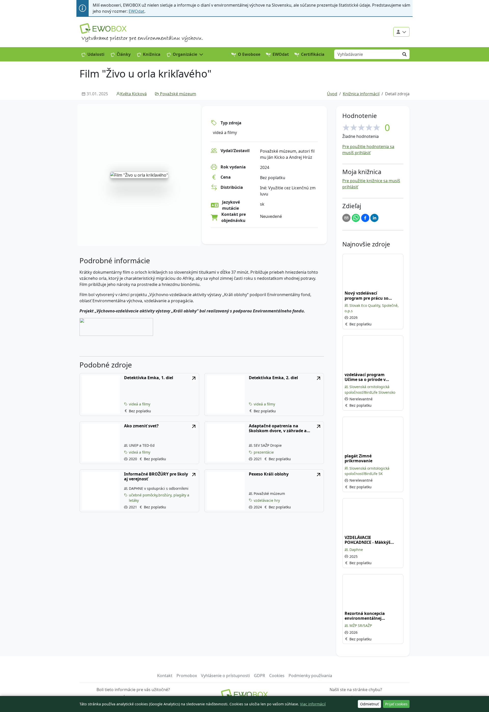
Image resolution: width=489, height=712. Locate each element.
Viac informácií (313, 704)
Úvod (332, 94)
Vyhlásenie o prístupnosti (225, 675)
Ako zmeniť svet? (141, 426)
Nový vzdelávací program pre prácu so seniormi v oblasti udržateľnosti (366, 295)
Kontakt (164, 675)
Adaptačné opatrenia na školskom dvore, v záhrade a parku (278, 428)
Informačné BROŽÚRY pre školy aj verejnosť (156, 476)
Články (124, 54)
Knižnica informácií (361, 94)
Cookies (276, 675)
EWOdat (136, 11)
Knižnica (151, 54)
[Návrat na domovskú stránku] (244, 694)
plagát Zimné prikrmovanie (358, 458)
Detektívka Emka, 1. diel (148, 377)
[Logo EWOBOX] (103, 28)
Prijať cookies (396, 704)
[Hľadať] (404, 54)
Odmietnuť (369, 704)
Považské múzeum (178, 94)
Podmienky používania (310, 675)
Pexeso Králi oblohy (269, 474)
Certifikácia (312, 54)
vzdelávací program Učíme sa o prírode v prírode (365, 377)
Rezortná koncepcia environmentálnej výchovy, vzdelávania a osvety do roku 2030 (368, 616)
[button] (185, 54)
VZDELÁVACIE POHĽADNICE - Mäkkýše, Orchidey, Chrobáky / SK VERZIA (369, 540)
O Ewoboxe (249, 54)
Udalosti (95, 54)
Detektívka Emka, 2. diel (273, 377)
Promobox (186, 675)
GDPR (259, 675)
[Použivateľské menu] (401, 32)
